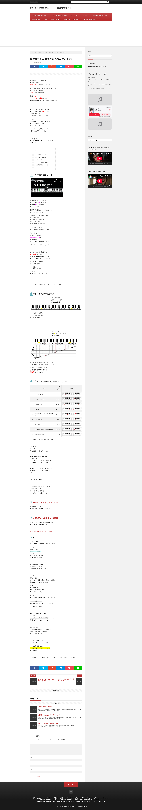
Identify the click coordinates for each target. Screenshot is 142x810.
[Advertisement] (71, 35)
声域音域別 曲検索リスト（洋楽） (40, 19)
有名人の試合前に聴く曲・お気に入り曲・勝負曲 (84, 19)
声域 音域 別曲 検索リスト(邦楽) (41, 165)
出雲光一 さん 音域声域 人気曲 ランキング (60, 1)
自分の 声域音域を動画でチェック (46, 801)
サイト (31, 769)
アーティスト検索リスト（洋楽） (59, 15)
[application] (100, 158)
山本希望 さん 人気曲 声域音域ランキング (49, 715)
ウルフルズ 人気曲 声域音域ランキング (48, 707)
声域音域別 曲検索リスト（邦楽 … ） (101, 15)
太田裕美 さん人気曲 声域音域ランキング (48, 723)
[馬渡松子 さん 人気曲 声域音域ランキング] (79, 681)
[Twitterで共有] (43, 66)
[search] (107, 2)
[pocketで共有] (69, 66)
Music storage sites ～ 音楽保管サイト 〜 (52, 8)
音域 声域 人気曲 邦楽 (36, 62)
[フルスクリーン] (109, 163)
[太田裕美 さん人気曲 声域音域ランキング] (33, 725)
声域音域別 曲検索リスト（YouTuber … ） (60, 19)
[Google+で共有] (52, 66)
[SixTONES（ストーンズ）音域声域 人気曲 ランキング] (33, 681)
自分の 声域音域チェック (39, 154)
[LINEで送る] (78, 66)
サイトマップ (87, 801)
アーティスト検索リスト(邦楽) (41, 162)
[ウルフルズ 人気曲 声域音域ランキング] (33, 709)
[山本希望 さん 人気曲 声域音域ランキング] (33, 717)
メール (32, 763)
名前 (32, 757)
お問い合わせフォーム (39, 798)
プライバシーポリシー (99, 801)
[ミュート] (107, 163)
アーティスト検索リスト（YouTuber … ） (79, 15)
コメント (32, 742)
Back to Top (71, 784)
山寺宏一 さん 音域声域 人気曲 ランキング (43, 160)
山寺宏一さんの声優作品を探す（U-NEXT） (42, 531)
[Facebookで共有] (34, 66)
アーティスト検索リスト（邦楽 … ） (40, 15)
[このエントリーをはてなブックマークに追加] (60, 66)
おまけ (35, 167)
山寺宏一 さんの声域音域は (40, 157)
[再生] (90, 163)
